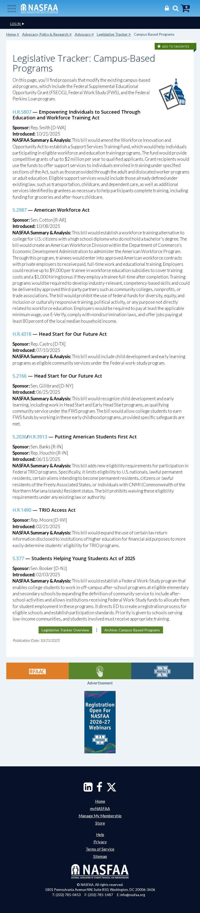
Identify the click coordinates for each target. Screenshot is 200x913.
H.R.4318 (21, 334)
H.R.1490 (21, 510)
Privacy (100, 841)
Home (11, 34)
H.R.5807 (21, 112)
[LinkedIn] (88, 789)
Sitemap (100, 856)
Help (100, 834)
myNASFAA (100, 808)
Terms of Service (100, 849)
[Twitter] (111, 789)
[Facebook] (99, 789)
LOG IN (15, 24)
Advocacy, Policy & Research (45, 34)
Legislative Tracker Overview (65, 630)
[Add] (159, 46)
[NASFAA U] (162, 671)
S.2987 (19, 210)
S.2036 (19, 436)
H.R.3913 (37, 436)
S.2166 (19, 376)
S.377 (18, 558)
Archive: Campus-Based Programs (132, 630)
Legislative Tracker (112, 34)
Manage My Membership (100, 815)
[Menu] (11, 8)
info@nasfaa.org (132, 895)
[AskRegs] (100, 671)
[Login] (165, 8)
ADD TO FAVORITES (175, 46)
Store (100, 823)
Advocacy (83, 34)
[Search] (174, 8)
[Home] (39, 8)
